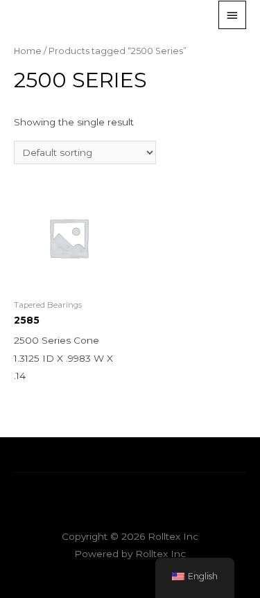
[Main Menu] (232, 14)
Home (28, 51)
